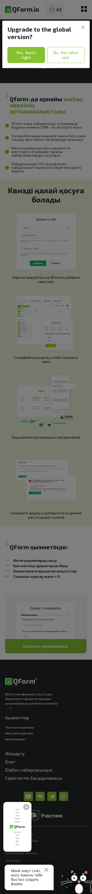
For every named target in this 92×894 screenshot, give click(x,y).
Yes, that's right (26, 55)
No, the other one (65, 55)
